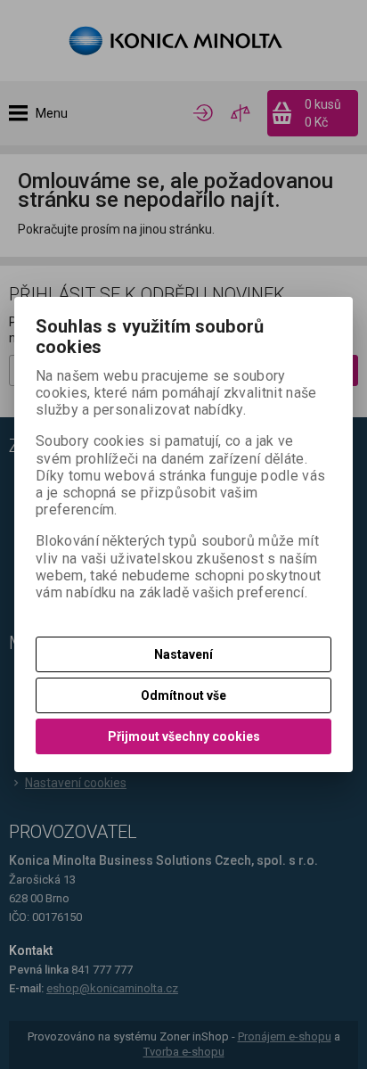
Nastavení (183, 654)
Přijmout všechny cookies (184, 736)
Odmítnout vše (183, 695)
